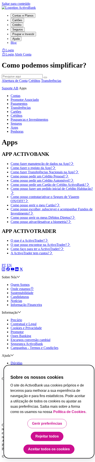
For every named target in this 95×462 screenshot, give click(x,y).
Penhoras (17, 131)
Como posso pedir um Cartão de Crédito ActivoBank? (48, 185)
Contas (15, 96)
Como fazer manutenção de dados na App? (40, 164)
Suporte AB (10, 88)
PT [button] (4, 265)
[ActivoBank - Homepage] (19, 7)
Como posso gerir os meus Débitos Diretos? (41, 217)
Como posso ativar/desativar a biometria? (39, 222)
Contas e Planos (23, 15)
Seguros (17, 29)
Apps (14, 127)
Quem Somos (20, 285)
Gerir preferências (47, 423)
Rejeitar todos (47, 436)
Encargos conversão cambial (30, 340)
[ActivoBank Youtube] (12, 269)
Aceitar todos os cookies (49, 449)
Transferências (51, 81)
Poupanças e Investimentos (29, 119)
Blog (14, 42)
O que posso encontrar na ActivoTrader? (39, 245)
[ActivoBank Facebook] (8, 269)
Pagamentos (19, 104)
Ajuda (16, 38)
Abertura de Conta (15, 81)
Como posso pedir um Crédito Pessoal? (38, 176)
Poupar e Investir (23, 34)
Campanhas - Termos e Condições (34, 348)
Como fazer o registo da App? (31, 168)
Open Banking (21, 336)
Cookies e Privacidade (26, 328)
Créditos (34, 81)
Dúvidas (16, 363)
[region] (49, 411)
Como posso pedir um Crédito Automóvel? (40, 180)
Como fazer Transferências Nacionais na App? (43, 172)
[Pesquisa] (45, 77)
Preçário (16, 320)
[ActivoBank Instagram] (3, 269)
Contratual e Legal (23, 324)
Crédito (16, 24)
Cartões (17, 20)
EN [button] (9, 265)
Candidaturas (20, 297)
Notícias (16, 301)
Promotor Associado (25, 100)
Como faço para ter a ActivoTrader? (36, 249)
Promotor (17, 332)
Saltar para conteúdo (16, 4)
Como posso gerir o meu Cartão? (34, 205)
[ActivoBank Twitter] (21, 269)
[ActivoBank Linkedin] (17, 269)
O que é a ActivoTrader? (28, 240)
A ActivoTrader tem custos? (30, 253)
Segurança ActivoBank (27, 344)
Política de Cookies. (69, 412)
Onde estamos (20, 289)
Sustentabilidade (22, 293)
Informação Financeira (26, 305)
